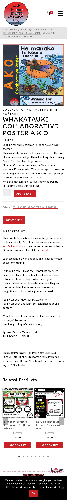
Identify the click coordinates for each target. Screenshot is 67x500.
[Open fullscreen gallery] (61, 102)
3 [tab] (27, 456)
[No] (62, 488)
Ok (33, 493)
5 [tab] (35, 456)
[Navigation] (60, 13)
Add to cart (24, 193)
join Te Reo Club (12, 246)
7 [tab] (44, 456)
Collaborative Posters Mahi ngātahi (35, 207)
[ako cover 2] (33, 75)
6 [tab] (39, 456)
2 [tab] (23, 456)
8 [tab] (48, 456)
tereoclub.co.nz (49, 250)
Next (61, 421)
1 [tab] (19, 456)
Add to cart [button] (17, 445)
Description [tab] (14, 220)
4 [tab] (31, 456)
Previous (5, 421)
